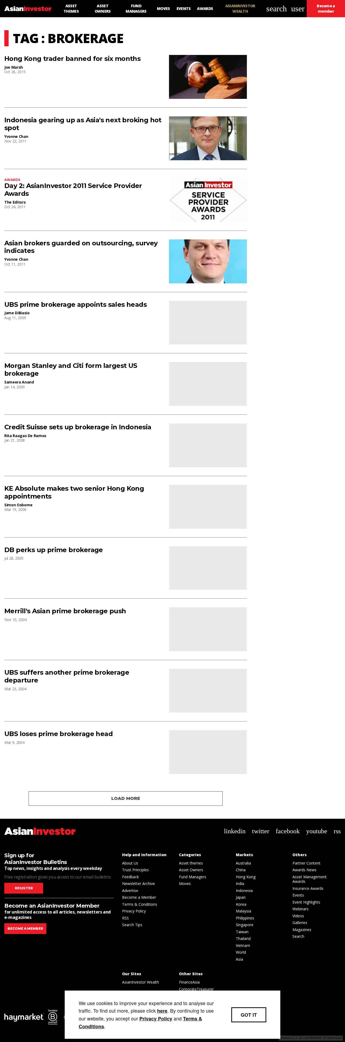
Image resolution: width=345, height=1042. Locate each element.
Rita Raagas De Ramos (25, 435)
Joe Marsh (13, 67)
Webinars (300, 908)
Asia (239, 959)
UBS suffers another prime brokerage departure (66, 676)
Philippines (245, 918)
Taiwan (242, 931)
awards (12, 180)
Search (298, 936)
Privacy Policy (134, 911)
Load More (125, 798)
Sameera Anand (19, 382)
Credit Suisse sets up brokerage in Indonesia (77, 427)
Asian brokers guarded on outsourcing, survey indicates (81, 247)
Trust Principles (135, 869)
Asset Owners (191, 869)
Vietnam (243, 945)
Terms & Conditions (139, 904)
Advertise (130, 890)
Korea (241, 904)
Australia (243, 863)
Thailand (243, 938)
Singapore (244, 924)
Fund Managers (192, 876)
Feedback (130, 876)
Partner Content (306, 863)
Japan (241, 897)
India (240, 883)
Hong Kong (246, 876)
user (298, 8)
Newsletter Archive (138, 883)
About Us (130, 863)
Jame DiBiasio (16, 312)
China (241, 869)
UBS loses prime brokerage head (58, 734)
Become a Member (139, 897)
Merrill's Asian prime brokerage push (65, 611)
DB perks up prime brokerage (53, 550)
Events (298, 895)
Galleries (299, 922)
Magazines (301, 929)
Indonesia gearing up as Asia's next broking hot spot (82, 124)
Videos (298, 915)
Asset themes (191, 863)
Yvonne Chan (16, 136)
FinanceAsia (189, 982)
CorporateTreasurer (196, 989)
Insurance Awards (307, 888)
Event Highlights (306, 902)
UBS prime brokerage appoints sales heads (75, 304)
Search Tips (132, 924)
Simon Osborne (18, 504)
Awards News (304, 869)
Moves (185, 883)
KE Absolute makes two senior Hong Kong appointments (74, 492)
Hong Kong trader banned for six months (72, 58)
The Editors (15, 202)
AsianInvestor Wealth (140, 982)
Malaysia (243, 911)
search (276, 8)
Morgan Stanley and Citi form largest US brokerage (70, 369)
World (241, 952)
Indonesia (244, 890)
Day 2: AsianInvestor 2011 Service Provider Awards (73, 189)
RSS (125, 918)
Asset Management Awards (309, 879)
